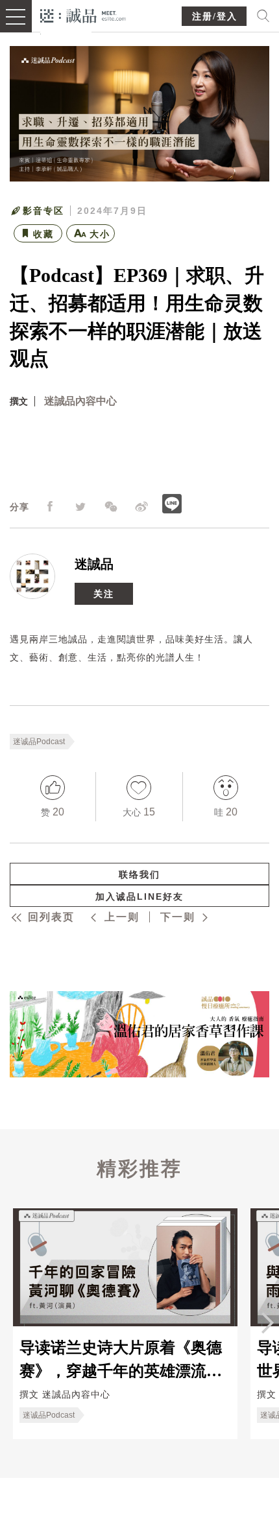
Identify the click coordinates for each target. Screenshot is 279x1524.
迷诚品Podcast (39, 741)
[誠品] (83, 14)
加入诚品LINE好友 (139, 896)
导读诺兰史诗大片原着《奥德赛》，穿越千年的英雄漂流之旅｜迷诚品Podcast (120, 1358)
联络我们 (139, 874)
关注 (103, 594)
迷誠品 (94, 564)
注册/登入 (214, 16)
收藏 (43, 234)
